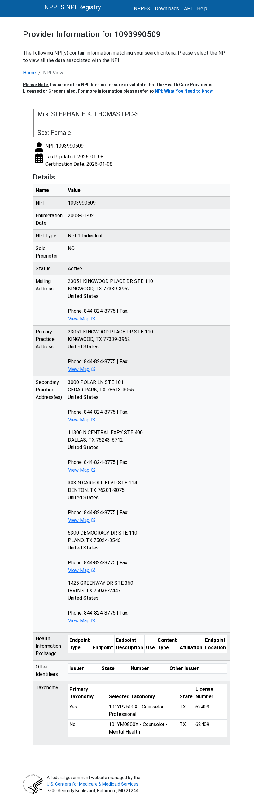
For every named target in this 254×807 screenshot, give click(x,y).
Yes (73, 707)
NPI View (53, 73)
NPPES (142, 8)
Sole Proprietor (47, 252)
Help (202, 8)
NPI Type (46, 236)
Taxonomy (47, 687)
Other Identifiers (47, 670)
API (188, 8)
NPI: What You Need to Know (184, 91)
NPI (40, 203)
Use (150, 647)
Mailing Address (45, 285)
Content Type (167, 643)
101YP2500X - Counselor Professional (138, 710)
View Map (79, 319)
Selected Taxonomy (132, 696)
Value (74, 190)
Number (140, 668)
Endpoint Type (79, 643)
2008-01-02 (81, 215)
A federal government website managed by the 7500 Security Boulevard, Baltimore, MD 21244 (93, 784)
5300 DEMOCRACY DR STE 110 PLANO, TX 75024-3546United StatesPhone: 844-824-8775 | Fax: (102, 551)
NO (71, 248)
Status (43, 268)
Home (29, 73)
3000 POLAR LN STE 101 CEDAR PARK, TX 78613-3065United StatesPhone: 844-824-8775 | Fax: (101, 401)
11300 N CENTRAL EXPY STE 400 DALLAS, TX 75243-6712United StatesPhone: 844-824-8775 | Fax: (105, 451)
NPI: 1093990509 (64, 146)
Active (75, 268)
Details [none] (44, 177)
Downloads (167, 8)
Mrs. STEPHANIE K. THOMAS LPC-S (88, 114)
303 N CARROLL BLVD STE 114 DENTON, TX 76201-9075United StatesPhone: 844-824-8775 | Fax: (102, 501)
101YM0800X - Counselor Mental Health (138, 728)
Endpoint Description (129, 643)
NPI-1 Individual (85, 236)
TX (182, 707)
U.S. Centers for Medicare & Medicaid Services (92, 784)
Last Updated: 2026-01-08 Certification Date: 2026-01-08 (78, 160)
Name (42, 190)
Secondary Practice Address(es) (49, 389)
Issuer (76, 668)
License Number (204, 692)
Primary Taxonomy (81, 692)
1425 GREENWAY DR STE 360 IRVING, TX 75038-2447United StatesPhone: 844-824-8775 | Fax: (100, 602)
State (108, 668)
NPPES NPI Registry (72, 7)
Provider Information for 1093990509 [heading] (92, 34)
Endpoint (103, 647)
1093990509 (82, 203)
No (72, 724)
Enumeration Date (49, 219)
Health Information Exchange (48, 646)
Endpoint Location (215, 643)
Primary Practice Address (45, 339)
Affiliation (191, 647)
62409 (202, 707)
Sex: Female (54, 132)
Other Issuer (184, 668)
